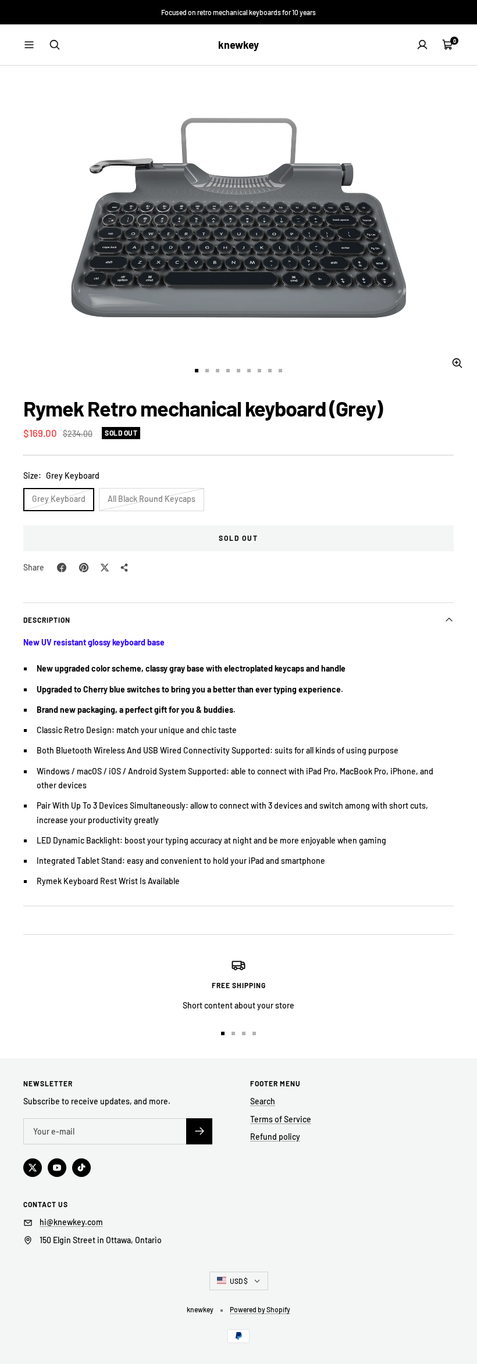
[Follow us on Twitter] (32, 1167)
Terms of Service (280, 1119)
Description (46, 620)
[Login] (422, 45)
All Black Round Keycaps (151, 499)
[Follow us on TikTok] (81, 1167)
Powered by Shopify (260, 1309)
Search (262, 1101)
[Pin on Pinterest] (84, 567)
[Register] (199, 1131)
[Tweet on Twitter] (104, 567)
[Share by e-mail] (124, 567)
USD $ (239, 1281)
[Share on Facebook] (61, 567)
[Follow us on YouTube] (57, 1167)
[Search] (54, 45)
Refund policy (275, 1137)
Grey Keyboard (59, 499)
